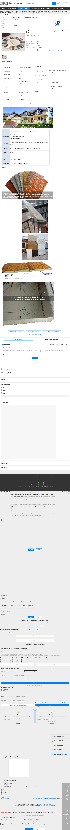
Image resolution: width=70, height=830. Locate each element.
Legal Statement (42, 480)
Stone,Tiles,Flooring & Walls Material (13, 11)
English (16, 3)
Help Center (60, 480)
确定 (31, 617)
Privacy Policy (51, 480)
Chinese (21, 3)
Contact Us (16, 480)
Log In (2, 797)
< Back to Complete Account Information (18, 705)
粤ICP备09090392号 (35, 489)
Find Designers (12, 8)
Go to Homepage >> (42, 17)
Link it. (42, 685)
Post (35, 358)
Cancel (38, 549)
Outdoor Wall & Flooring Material (31, 11)
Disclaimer (23, 480)
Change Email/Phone (39, 829)
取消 (39, 617)
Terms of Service (32, 480)
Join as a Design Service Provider (45, 476)
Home (3, 8)
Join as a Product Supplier (23, 476)
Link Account (52, 705)
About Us (9, 480)
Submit (35, 636)
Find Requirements (58, 8)
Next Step (35, 640)
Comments (18, 339)
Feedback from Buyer (51, 339)
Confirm (31, 549)
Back (17, 664)
